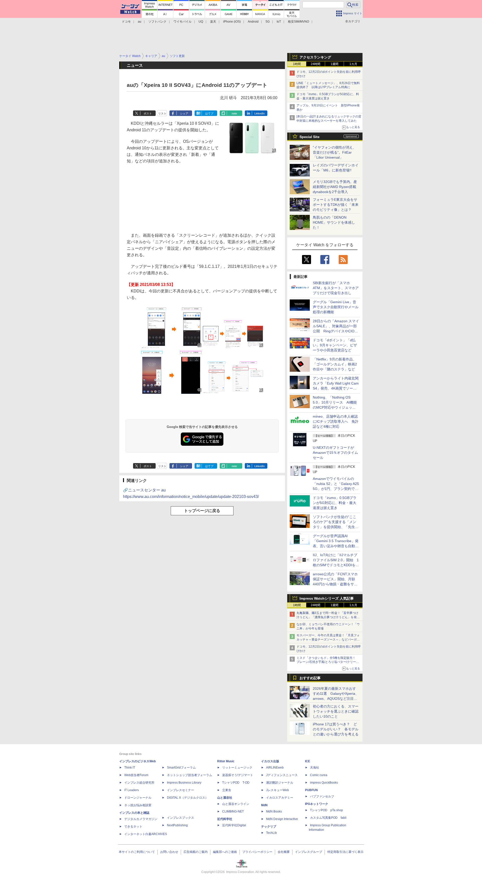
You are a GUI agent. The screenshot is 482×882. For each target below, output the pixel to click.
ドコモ (126, 21)
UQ (201, 21)
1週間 (334, 64)
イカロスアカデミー (279, 797)
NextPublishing (177, 825)
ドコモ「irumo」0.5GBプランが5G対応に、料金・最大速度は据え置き (334, 503)
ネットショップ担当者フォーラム (189, 775)
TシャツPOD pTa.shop (326, 810)
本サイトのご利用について (137, 852)
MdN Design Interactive (282, 819)
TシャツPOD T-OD (236, 782)
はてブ (209, 113)
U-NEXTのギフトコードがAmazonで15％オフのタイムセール (335, 453)
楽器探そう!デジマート (237, 775)
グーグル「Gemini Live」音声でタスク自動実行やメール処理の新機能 (335, 307)
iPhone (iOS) (232, 21)
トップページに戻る (202, 511)
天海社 (314, 767)
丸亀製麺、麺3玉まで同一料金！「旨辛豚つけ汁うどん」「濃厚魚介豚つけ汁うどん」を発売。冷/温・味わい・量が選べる (327, 617)
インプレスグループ (308, 852)
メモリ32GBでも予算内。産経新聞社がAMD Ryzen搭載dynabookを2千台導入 (335, 187)
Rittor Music (225, 761)
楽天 (213, 21)
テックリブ (268, 826)
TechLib (271, 833)
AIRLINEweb (275, 767)
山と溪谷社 (224, 797)
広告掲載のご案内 (196, 852)
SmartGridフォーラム (181, 767)
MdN (264, 805)
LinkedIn (259, 113)
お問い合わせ (169, 852)
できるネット (133, 826)
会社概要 (284, 852)
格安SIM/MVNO (298, 21)
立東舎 (226, 790)
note (234, 113)
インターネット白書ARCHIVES (145, 834)
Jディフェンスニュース (282, 775)
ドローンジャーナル (137, 797)
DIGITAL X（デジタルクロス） (187, 797)
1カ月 (353, 64)
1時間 (297, 64)
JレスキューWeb (277, 790)
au (139, 21)
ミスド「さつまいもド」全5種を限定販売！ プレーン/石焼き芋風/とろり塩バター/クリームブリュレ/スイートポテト (327, 662)
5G (268, 21)
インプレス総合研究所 (139, 782)
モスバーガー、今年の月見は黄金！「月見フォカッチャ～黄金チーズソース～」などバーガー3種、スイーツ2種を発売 (328, 640)
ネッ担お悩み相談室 (137, 805)
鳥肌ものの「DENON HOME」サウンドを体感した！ (334, 222)
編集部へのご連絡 (225, 852)
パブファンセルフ (322, 796)
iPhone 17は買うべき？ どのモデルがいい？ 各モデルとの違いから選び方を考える (335, 729)
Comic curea (318, 775)
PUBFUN (311, 790)
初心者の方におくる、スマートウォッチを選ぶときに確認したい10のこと (335, 711)
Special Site (309, 137)
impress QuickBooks (324, 782)
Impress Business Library (184, 782)
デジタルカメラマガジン (140, 819)
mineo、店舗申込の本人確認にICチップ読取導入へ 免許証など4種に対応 (335, 421)
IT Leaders (131, 790)
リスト (162, 113)
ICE (307, 761)
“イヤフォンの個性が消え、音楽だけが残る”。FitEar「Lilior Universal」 (334, 152)
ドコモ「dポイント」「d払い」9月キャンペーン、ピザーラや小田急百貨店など (335, 345)
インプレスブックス (180, 818)
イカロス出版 (270, 761)
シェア (184, 113)
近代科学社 (224, 819)
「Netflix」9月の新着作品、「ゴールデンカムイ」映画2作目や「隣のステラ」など (335, 364)
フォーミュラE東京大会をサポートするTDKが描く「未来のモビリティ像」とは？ (335, 205)
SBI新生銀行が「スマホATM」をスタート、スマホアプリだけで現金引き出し (336, 288)
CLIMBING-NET (233, 811)
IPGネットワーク (316, 804)
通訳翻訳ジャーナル (279, 782)
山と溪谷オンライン (235, 804)
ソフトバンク (157, 21)
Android (253, 21)
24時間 (315, 64)
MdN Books (274, 811)
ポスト (148, 113)
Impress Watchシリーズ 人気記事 (326, 598)
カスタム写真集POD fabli (328, 818)
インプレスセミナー (180, 790)
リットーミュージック (237, 767)
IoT (279, 21)
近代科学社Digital (234, 825)
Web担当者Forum (136, 775)
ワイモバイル (182, 21)
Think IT (129, 767)
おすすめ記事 (310, 678)
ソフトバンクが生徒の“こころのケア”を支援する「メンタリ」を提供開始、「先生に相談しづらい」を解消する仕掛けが (335, 527)
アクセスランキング (315, 57)
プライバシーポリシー (257, 852)
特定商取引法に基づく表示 (345, 852)
